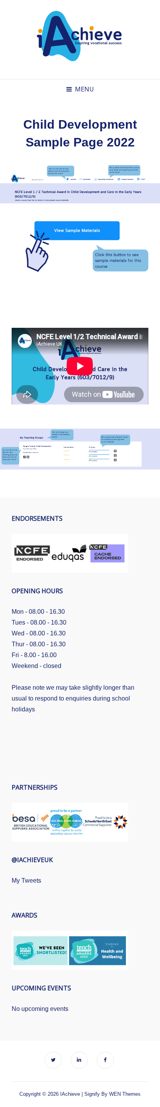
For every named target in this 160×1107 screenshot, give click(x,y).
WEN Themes (125, 1094)
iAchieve (70, 1094)
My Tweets (26, 880)
